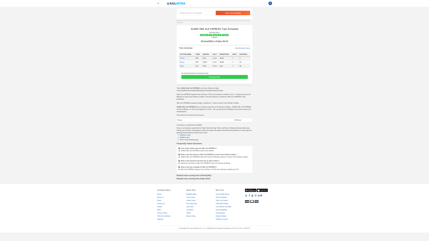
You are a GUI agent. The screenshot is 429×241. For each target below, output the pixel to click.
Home (159, 194)
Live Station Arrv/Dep (223, 207)
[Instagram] (256, 195)
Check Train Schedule (233, 13)
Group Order (191, 200)
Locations (189, 210)
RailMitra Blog (191, 194)
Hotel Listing (190, 216)
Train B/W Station (222, 203)
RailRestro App (185, 135)
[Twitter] (246, 195)
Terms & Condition (163, 216)
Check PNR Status (222, 194)
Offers (188, 213)
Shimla (182, 58)
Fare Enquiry (220, 213)
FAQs (159, 210)
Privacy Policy (162, 213)
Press (159, 200)
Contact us (161, 203)
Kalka (182, 66)
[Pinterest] (261, 195)
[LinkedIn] (259, 195)
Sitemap (160, 219)
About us (160, 197)
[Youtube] (252, 195)
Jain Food (189, 207)
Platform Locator (222, 219)
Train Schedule (221, 197)
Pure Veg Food (191, 203)
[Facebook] (249, 195)
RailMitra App (184, 137)
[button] (214, 76)
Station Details (221, 216)
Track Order (190, 197)
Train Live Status (222, 200)
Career (159, 207)
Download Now (214, 77)
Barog (182, 62)
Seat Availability (221, 210)
